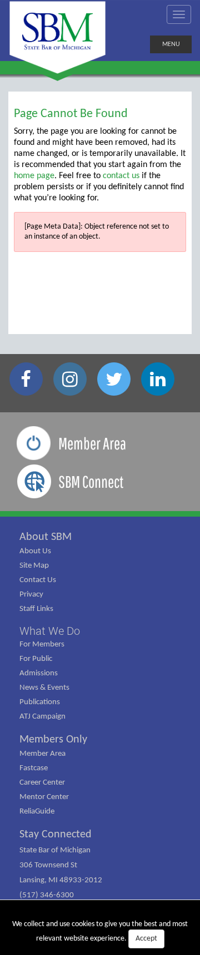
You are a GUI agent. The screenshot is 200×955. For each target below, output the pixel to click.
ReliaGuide (36, 811)
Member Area (42, 754)
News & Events (44, 688)
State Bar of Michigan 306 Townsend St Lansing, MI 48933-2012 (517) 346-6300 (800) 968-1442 (60, 880)
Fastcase (33, 768)
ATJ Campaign (42, 717)
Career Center (42, 783)
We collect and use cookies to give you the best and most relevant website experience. (100, 931)
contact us (121, 175)
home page (34, 175)
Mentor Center (44, 797)
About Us (35, 551)
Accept (146, 938)
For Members (41, 644)
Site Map (34, 566)
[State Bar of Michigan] (57, 37)
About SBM (45, 537)
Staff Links (36, 609)
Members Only (53, 739)
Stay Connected (55, 834)
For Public (35, 659)
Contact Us (37, 580)
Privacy (31, 594)
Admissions (38, 673)
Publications (39, 702)
